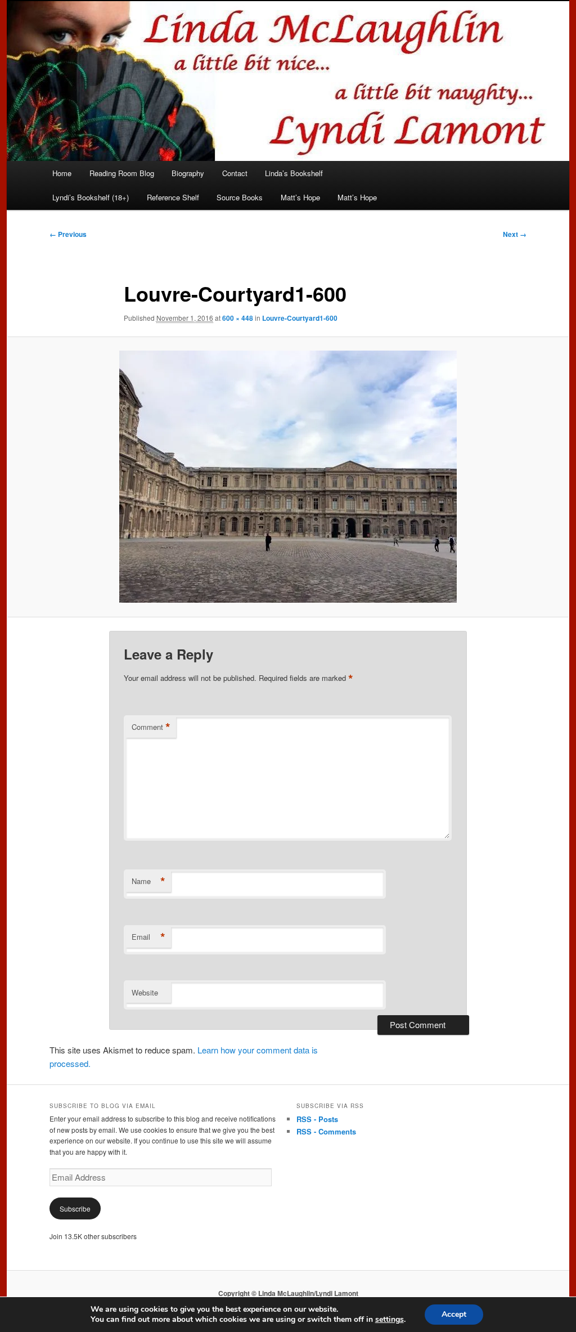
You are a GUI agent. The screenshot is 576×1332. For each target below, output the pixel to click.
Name (148, 881)
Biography (188, 173)
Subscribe (75, 1208)
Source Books (240, 197)
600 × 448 (237, 318)
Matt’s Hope (300, 197)
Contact (235, 173)
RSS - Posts (317, 1119)
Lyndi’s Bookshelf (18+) (90, 197)
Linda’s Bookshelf (294, 173)
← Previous (68, 234)
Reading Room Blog (121, 173)
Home (61, 173)
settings (389, 1320)
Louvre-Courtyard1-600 (300, 318)
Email (148, 937)
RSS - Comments (326, 1131)
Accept (454, 1314)
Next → (514, 234)
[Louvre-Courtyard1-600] (288, 477)
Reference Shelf (173, 197)
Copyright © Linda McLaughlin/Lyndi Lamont (288, 1293)
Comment (151, 727)
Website (145, 992)
